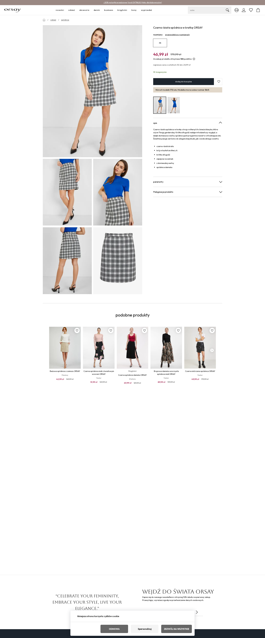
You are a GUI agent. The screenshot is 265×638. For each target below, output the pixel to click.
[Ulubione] (251, 10)
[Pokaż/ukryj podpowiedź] (194, 59)
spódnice (65, 20)
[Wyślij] (197, 612)
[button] (218, 81)
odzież (53, 20)
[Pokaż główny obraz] (92, 91)
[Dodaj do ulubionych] (77, 330)
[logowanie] (244, 10)
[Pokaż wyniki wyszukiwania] (227, 10)
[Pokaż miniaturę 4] (117, 260)
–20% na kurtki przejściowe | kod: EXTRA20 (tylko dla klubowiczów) (132, 2)
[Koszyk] (258, 10)
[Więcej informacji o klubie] (237, 10)
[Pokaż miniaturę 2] (117, 192)
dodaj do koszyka (183, 81)
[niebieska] (173, 105)
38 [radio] (160, 43)
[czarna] (159, 105)
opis (155, 122)
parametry (158, 181)
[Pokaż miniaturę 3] (67, 260)
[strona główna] (44, 20)
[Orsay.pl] (12, 10)
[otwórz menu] (65, 10)
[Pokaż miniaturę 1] (67, 192)
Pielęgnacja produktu (163, 191)
